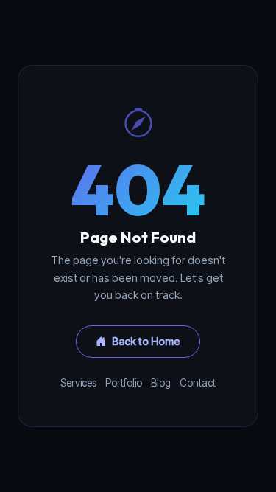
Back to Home (146, 341)
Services (78, 383)
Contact (198, 383)
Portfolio (123, 383)
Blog (161, 383)
